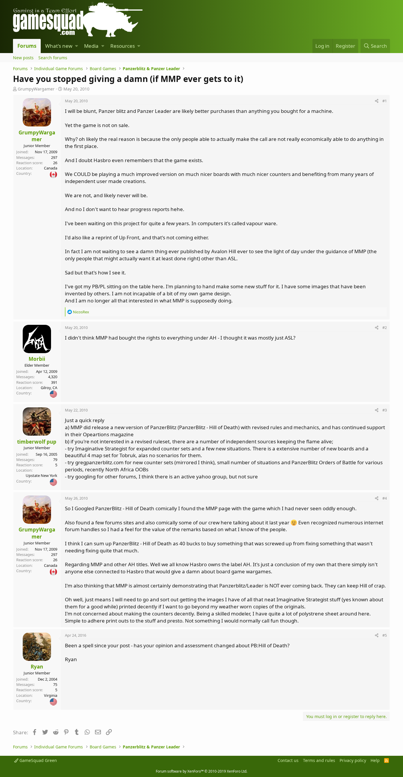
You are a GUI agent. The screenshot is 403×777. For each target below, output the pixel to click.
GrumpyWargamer (36, 89)
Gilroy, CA (49, 387)
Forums (26, 45)
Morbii (37, 358)
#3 (384, 410)
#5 (384, 635)
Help (375, 760)
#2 (384, 327)
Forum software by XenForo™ (201, 771)
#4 (384, 498)
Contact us (288, 760)
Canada (50, 168)
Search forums (52, 57)
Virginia (50, 695)
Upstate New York (41, 475)
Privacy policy (353, 760)
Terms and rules (319, 760)
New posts (23, 57)
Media (91, 45)
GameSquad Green (37, 760)
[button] (76, 46)
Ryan (37, 666)
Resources (122, 45)
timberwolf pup (36, 441)
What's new (58, 45)
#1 (384, 100)
